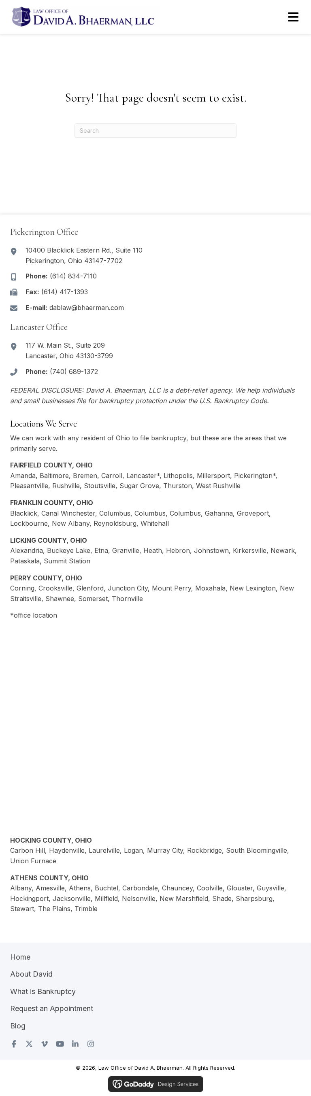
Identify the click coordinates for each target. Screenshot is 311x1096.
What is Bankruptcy (43, 991)
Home (20, 957)
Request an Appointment (51, 1008)
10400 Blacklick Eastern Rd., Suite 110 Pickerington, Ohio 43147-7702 (84, 255)
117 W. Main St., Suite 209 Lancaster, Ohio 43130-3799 (69, 350)
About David (31, 974)
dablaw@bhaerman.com (86, 308)
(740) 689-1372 (74, 371)
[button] (13, 1043)
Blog (18, 1026)
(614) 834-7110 (73, 276)
